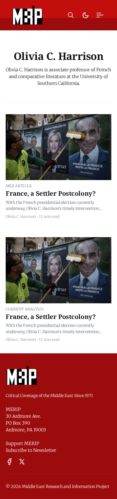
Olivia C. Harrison (21, 216)
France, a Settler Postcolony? (50, 193)
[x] (22, 461)
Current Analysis (25, 309)
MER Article (19, 185)
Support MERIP (22, 443)
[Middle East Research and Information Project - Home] (27, 15)
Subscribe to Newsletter (31, 450)
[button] (70, 15)
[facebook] (9, 461)
